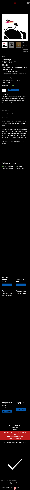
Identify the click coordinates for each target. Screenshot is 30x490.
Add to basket (13, 90)
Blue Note (20, 96)
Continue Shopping (5, 487)
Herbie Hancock (17, 100)
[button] (25, 16)
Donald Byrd (15, 98)
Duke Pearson (22, 98)
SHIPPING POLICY (15, 427)
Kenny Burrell (5, 102)
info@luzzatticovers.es (17, 436)
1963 (6, 96)
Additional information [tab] (8, 113)
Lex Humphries (12, 102)
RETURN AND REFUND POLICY (15, 425)
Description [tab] (5, 110)
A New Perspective (12, 96)
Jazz (3, 56)
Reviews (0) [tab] (5, 117)
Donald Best (9, 98)
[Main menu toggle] (15, 3)
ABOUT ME (15, 429)
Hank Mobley (5, 100)
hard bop (11, 100)
